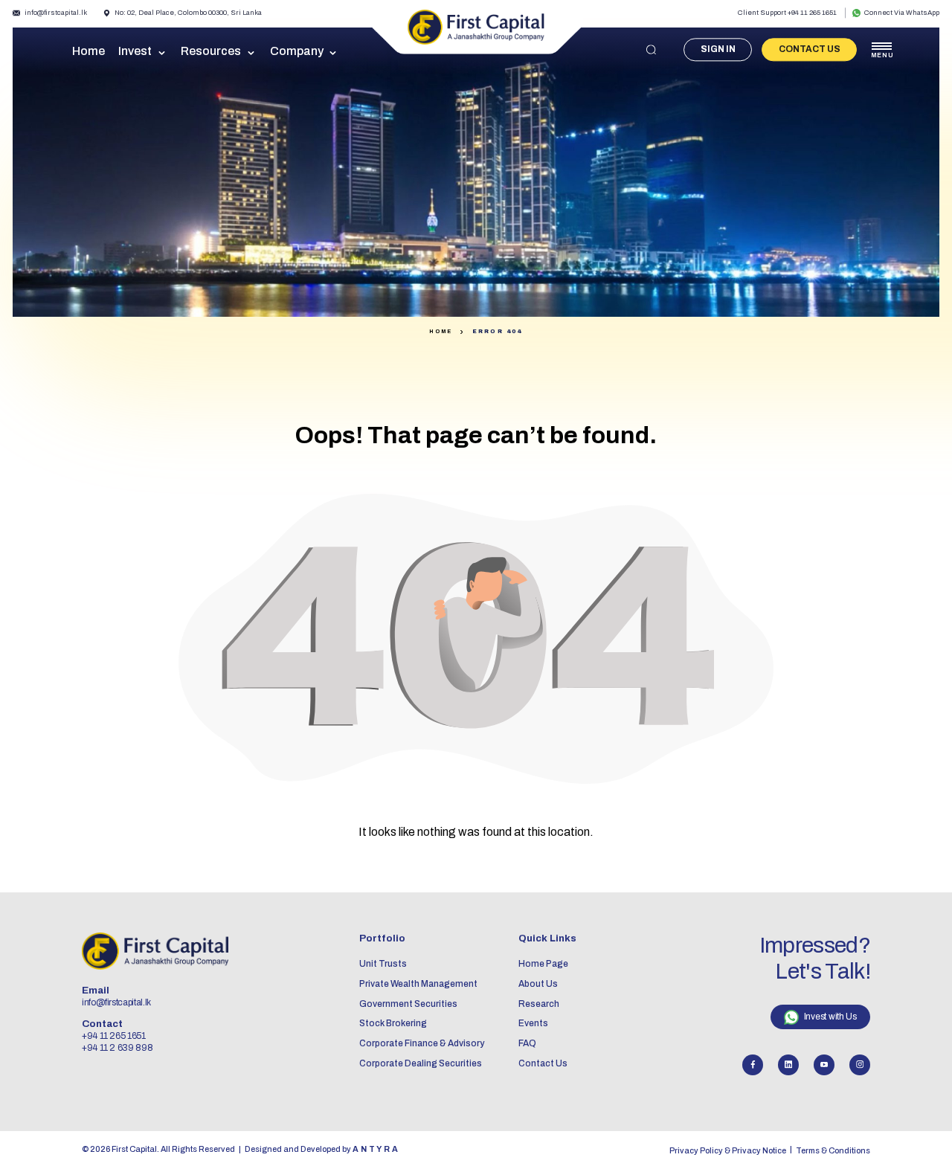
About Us (538, 984)
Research (538, 1004)
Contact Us (809, 49)
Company (297, 51)
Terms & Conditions (833, 1151)
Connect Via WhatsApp (901, 12)
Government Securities (408, 1004)
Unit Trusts (383, 964)
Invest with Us (830, 1016)
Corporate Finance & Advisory (421, 1043)
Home (88, 51)
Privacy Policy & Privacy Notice (727, 1151)
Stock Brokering (393, 1023)
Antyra (376, 1149)
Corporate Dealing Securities (420, 1063)
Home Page (543, 964)
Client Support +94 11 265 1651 (787, 12)
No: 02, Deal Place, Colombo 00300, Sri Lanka (188, 12)
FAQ (527, 1043)
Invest (135, 51)
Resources (211, 51)
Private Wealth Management (418, 984)
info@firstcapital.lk (56, 12)
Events (533, 1023)
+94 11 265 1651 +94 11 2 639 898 (117, 1042)
